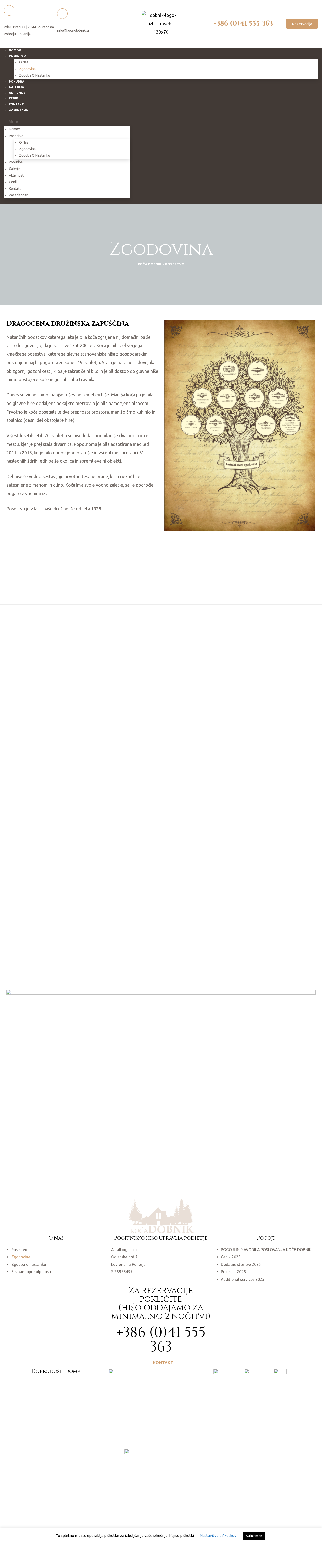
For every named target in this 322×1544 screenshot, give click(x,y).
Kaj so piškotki (181, 1535)
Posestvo (17, 55)
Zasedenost (19, 109)
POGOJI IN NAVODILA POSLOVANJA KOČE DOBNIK (266, 1249)
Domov (14, 129)
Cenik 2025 (231, 1257)
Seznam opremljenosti (31, 1271)
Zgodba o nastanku (34, 75)
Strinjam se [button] (254, 1535)
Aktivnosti (18, 92)
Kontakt (15, 189)
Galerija (14, 169)
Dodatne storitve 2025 (241, 1264)
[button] (302, 24)
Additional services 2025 (242, 1279)
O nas (23, 62)
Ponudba (16, 162)
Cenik (13, 182)
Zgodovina (27, 69)
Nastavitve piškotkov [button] (218, 1535)
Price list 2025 (233, 1271)
